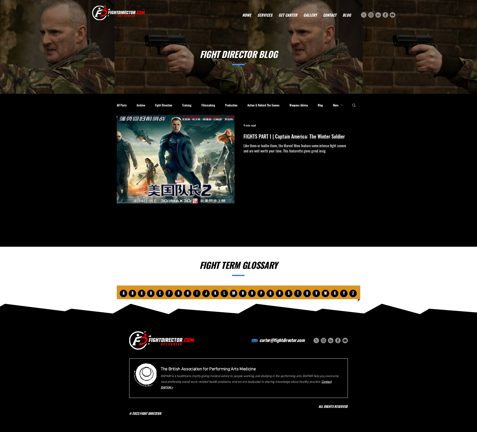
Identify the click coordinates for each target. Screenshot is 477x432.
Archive (141, 105)
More (335, 105)
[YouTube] (392, 15)
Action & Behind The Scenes (263, 105)
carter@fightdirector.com (282, 340)
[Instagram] (371, 15)
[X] (363, 15)
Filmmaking (208, 105)
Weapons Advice (298, 105)
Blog (320, 105)
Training (187, 105)
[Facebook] (385, 15)
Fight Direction (163, 105)
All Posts (122, 105)
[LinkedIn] (378, 15)
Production (231, 105)
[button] (354, 105)
